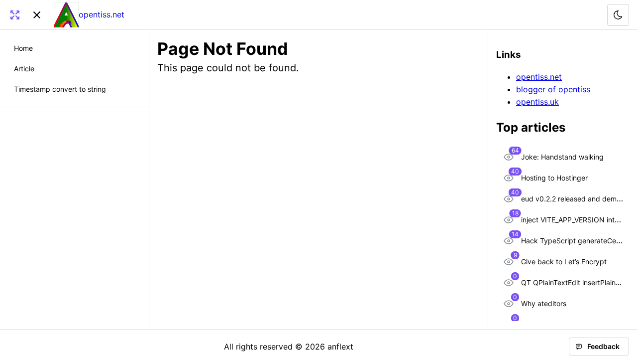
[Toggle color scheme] (618, 15)
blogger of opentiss (553, 89)
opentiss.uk (537, 102)
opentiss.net (539, 77)
